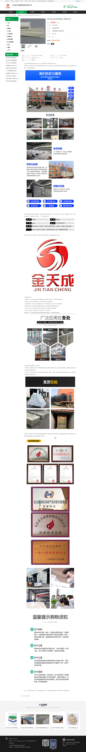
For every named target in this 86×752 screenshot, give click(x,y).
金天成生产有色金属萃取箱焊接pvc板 (12, 57)
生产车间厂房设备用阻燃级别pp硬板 (12, 62)
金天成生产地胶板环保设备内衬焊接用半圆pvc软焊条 (12, 81)
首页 (10, 15)
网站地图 (28, 747)
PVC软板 (9, 31)
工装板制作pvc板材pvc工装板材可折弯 (12, 65)
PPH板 (8, 44)
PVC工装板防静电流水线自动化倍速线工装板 (12, 70)
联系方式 (75, 12)
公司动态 (54, 12)
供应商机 (21, 12)
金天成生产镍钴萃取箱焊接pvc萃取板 (12, 60)
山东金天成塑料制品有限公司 (31, 740)
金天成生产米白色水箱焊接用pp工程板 (58, 727)
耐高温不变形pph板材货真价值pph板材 (12, 68)
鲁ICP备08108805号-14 (21, 740)
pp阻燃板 (9, 28)
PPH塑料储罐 (10, 39)
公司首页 (11, 12)
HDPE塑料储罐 (10, 41)
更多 (17, 54)
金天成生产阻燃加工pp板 (27, 727)
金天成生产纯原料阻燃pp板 (42, 727)
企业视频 (32, 12)
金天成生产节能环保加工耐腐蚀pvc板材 (13, 727)
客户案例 (65, 12)
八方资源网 (16, 747)
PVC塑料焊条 (10, 33)
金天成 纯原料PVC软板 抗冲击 (12, 78)
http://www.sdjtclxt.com (26, 695)
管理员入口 (24, 747)
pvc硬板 (8, 47)
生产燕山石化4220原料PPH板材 (12, 75)
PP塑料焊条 (19, 15)
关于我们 (43, 12)
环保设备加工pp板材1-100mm (11, 73)
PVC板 (8, 22)
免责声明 (20, 747)
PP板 (8, 25)
